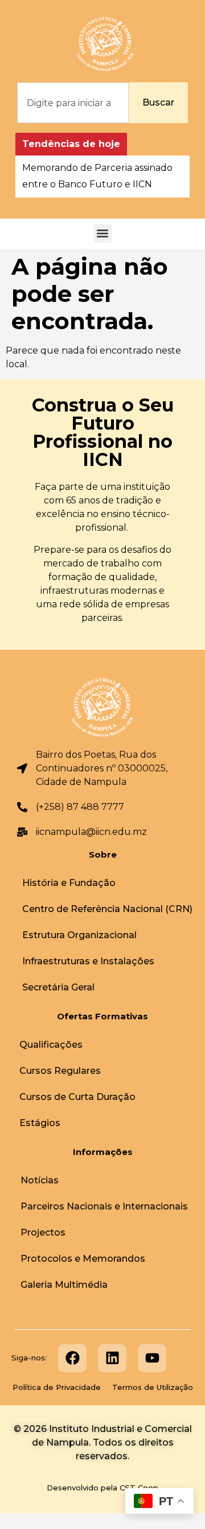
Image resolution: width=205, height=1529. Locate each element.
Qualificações (51, 1044)
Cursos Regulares (60, 1070)
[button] (102, 233)
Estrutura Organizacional (79, 935)
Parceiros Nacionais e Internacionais (104, 1206)
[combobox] (73, 102)
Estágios (39, 1123)
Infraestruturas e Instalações (88, 961)
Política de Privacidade (57, 1387)
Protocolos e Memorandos (82, 1258)
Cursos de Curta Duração (77, 1096)
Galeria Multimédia (64, 1284)
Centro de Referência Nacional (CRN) (107, 909)
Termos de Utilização (152, 1387)
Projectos (42, 1232)
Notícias (39, 1180)
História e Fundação (69, 882)
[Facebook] (72, 1358)
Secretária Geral (58, 987)
